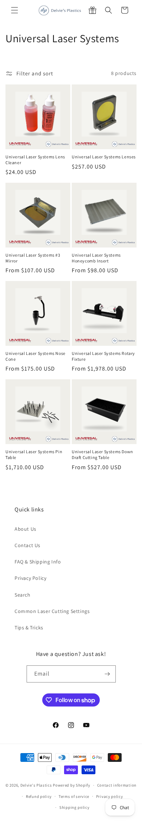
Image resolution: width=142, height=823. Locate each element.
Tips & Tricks (29, 627)
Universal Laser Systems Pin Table (33, 454)
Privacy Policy (30, 578)
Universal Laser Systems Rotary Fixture (103, 356)
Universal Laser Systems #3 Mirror (32, 258)
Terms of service (74, 796)
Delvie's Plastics (36, 785)
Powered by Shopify (71, 785)
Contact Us (27, 545)
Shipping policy (74, 807)
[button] (15, 10)
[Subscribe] (107, 673)
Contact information (117, 785)
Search (23, 594)
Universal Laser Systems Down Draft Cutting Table (102, 454)
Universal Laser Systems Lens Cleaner (35, 159)
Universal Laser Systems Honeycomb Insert (96, 258)
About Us (25, 529)
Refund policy (39, 796)
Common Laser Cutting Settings (52, 611)
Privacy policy (109, 796)
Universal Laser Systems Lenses (104, 156)
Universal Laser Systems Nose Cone (35, 356)
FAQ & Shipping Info (38, 561)
